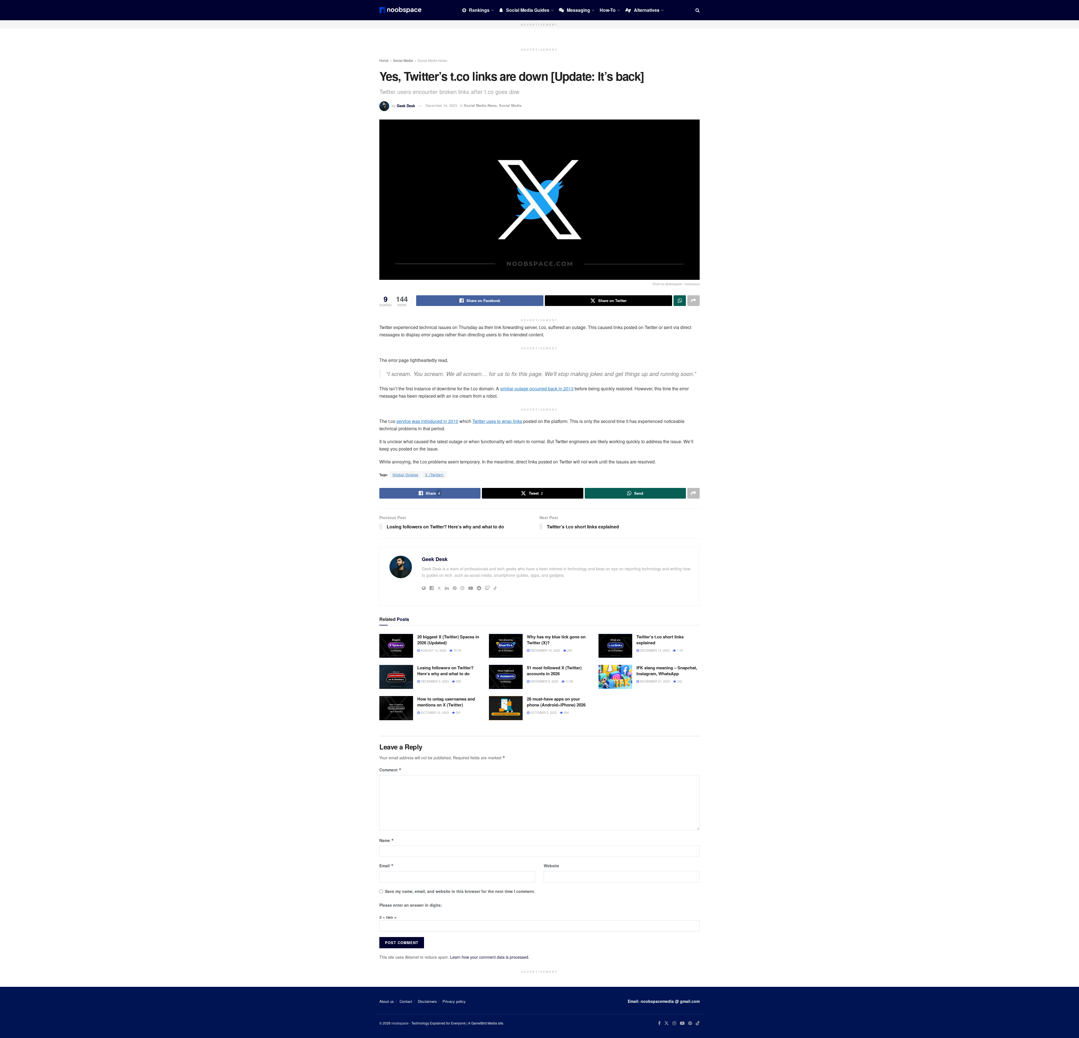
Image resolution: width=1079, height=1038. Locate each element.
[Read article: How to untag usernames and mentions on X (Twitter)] (396, 708)
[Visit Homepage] (400, 10)
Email (386, 865)
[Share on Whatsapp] (680, 300)
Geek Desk (406, 105)
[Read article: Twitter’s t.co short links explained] (615, 646)
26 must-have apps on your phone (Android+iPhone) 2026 (556, 702)
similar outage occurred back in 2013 (536, 388)
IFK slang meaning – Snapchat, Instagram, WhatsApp (666, 671)
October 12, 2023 (434, 712)
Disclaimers (427, 1001)
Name (386, 840)
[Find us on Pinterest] (690, 1023)
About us (386, 1001)
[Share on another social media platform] (693, 300)
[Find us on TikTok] (698, 1023)
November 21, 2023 (654, 681)
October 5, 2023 (543, 712)
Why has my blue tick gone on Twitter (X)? (556, 640)
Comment (390, 770)
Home (384, 60)
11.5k (569, 681)
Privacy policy (454, 1001)
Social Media (403, 60)
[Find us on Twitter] (666, 1023)
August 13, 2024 (433, 650)
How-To (608, 10)
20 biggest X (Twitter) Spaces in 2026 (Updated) (448, 640)
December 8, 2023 (543, 681)
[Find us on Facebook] (659, 1023)
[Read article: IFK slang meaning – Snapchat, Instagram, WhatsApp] (615, 677)
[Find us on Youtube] (682, 1023)
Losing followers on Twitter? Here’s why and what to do (445, 671)
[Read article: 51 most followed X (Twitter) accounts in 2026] (506, 677)
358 (458, 681)
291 (458, 712)
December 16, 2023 (544, 650)
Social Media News (432, 60)
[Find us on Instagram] (674, 1023)
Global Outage (405, 474)
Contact (406, 1001)
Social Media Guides (527, 10)
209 (569, 650)
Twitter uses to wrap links (497, 421)
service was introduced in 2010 (427, 421)
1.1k (679, 650)
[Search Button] (697, 10)
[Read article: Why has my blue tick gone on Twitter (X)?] (506, 646)
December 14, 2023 (441, 105)
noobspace (400, 1023)
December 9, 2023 (434, 681)
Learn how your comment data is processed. (489, 957)
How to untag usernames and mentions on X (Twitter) (446, 702)
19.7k (456, 650)
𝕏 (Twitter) (434, 474)
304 (566, 712)
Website (551, 865)
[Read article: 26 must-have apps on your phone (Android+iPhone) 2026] (506, 708)
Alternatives (646, 10)
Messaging (578, 10)
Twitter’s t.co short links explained (660, 640)
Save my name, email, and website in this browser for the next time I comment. (460, 891)
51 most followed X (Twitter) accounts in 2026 (554, 671)
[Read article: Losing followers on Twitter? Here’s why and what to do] (396, 677)
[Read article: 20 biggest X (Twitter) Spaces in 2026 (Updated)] (396, 646)
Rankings (479, 10)
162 (679, 681)
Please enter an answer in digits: (410, 905)
